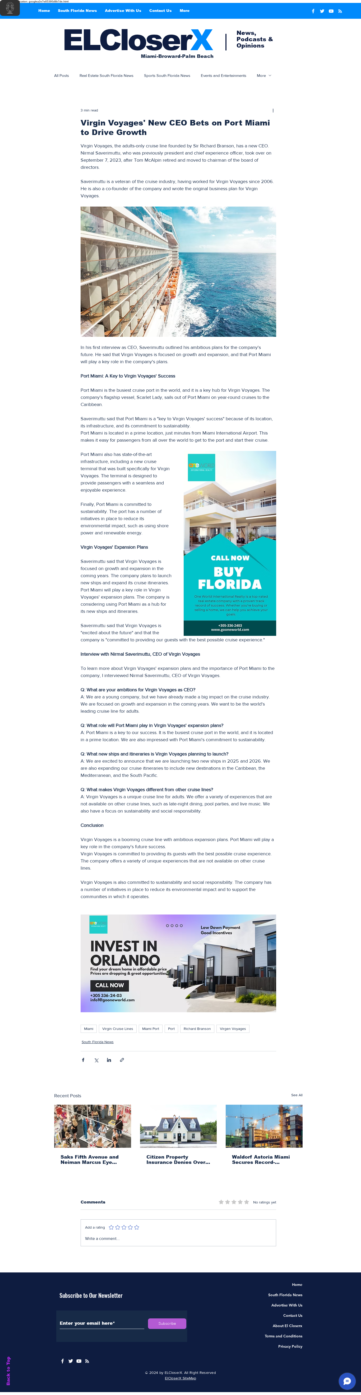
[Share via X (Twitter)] (96, 1059)
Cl (113, 40)
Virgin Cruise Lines (117, 1029)
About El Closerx (287, 1325)
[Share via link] (121, 1059)
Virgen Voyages (233, 1029)
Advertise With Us (286, 1305)
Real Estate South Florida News (106, 75)
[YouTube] (331, 11)
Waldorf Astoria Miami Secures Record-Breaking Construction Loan (261, 1159)
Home (297, 1284)
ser (178, 40)
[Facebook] (313, 11)
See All (297, 1095)
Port (171, 1029)
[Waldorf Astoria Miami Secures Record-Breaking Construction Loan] (264, 1126)
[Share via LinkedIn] (109, 1059)
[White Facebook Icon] (62, 1361)
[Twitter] (322, 11)
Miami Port (150, 1029)
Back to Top (8, 1371)
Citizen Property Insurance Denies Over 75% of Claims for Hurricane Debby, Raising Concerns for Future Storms (175, 1159)
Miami (88, 1029)
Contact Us (292, 1315)
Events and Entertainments (223, 75)
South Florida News (98, 1042)
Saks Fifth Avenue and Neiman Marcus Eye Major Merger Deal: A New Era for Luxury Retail (90, 1159)
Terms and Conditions (283, 1336)
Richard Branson (197, 1029)
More (261, 75)
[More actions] (273, 110)
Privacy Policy (290, 1346)
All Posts (61, 75)
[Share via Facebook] (83, 1059)
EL (80, 40)
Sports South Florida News (167, 75)
